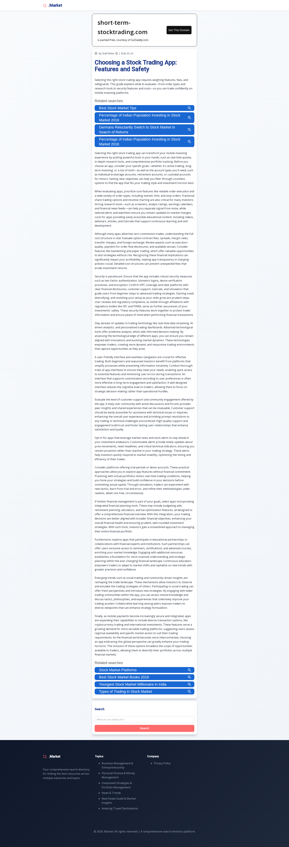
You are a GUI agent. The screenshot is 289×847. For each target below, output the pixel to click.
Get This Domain (178, 30)
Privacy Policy (162, 763)
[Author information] (116, 53)
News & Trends (111, 793)
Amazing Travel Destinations (120, 808)
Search (144, 728)
